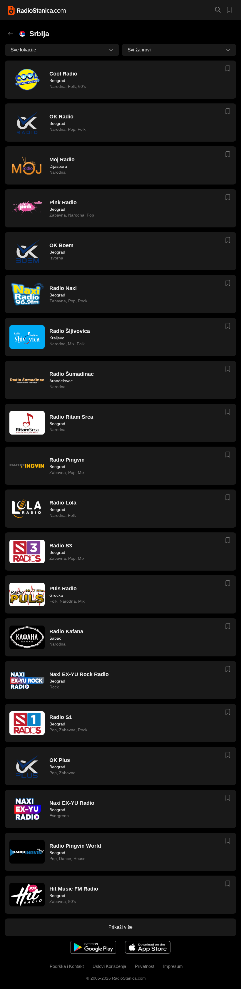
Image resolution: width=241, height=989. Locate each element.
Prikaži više (120, 927)
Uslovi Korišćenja (109, 966)
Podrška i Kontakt (67, 966)
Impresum (173, 966)
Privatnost (144, 966)
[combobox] (11, 50)
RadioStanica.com (128, 978)
